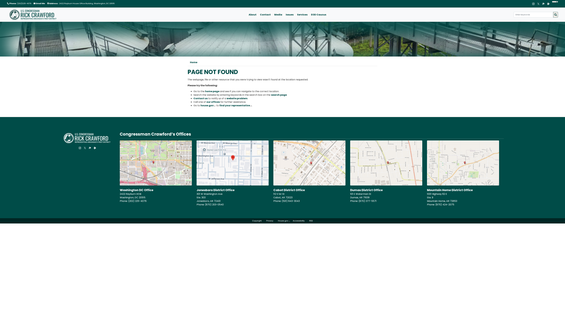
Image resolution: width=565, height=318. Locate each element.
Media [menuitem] (278, 14)
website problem (237, 98)
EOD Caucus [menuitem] (318, 14)
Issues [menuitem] (290, 14)
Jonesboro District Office (216, 190)
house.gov (207, 105)
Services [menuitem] (302, 14)
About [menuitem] (252, 14)
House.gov (283, 221)
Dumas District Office (366, 190)
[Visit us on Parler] (544, 4)
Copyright (257, 221)
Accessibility (299, 221)
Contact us (200, 98)
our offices (213, 102)
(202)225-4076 (24, 3)
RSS (311, 221)
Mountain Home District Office (450, 190)
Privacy (269, 221)
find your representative (234, 105)
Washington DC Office (136, 190)
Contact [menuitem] (265, 14)
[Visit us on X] (539, 4)
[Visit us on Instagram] (534, 4)
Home (193, 62)
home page (212, 91)
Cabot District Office (289, 190)
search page (279, 95)
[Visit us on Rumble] (549, 4)
